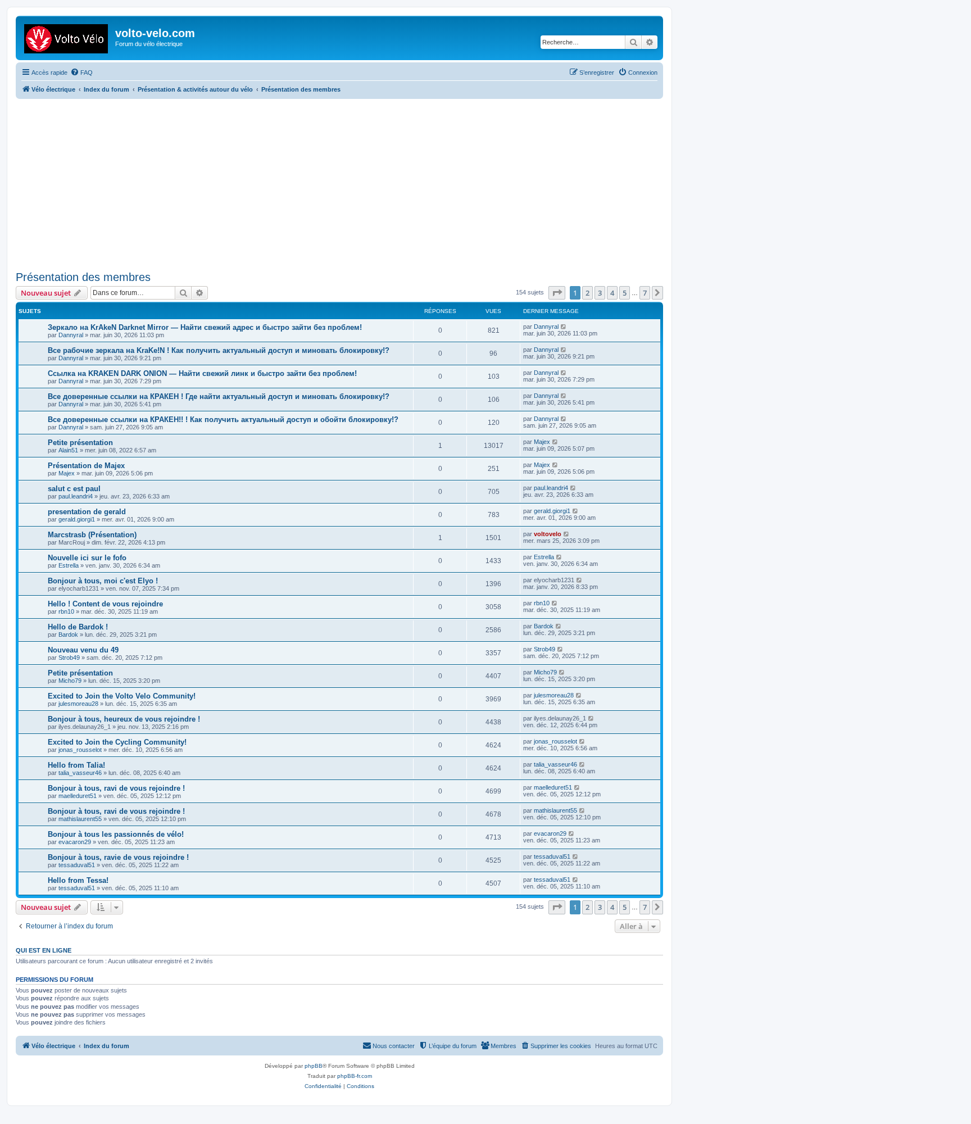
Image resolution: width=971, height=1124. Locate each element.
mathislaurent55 (80, 818)
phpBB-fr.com (354, 1076)
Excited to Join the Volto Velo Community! (122, 696)
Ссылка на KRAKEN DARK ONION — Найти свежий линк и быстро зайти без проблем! (202, 373)
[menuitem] (81, 72)
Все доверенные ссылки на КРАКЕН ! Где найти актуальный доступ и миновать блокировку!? (218, 396)
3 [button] (600, 293)
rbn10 (66, 611)
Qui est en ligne (43, 950)
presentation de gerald (87, 511)
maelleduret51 (77, 795)
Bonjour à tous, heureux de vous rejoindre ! (124, 719)
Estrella (68, 565)
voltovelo (547, 534)
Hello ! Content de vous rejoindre (105, 604)
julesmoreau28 (78, 703)
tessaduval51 (76, 865)
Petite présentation (80, 442)
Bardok (68, 634)
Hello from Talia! (76, 765)
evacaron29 (74, 842)
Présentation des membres (83, 277)
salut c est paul (74, 488)
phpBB (314, 1066)
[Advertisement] (353, 183)
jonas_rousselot (80, 749)
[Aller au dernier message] (564, 326)
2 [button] (587, 293)
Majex (542, 441)
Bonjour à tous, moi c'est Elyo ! (103, 581)
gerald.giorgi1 (76, 519)
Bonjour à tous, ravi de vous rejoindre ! (116, 788)
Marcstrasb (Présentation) (92, 535)
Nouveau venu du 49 (83, 650)
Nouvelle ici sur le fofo (87, 558)
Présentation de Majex (86, 465)
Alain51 (68, 450)
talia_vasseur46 (80, 772)
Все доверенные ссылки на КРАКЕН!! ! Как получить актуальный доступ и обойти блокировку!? (223, 419)
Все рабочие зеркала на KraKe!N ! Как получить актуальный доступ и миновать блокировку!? (218, 350)
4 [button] (612, 293)
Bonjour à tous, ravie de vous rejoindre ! (118, 857)
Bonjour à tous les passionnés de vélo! (116, 834)
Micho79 (69, 680)
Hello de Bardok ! (78, 627)
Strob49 (69, 657)
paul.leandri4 (75, 496)
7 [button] (645, 293)
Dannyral (70, 335)
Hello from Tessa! (78, 880)
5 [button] (625, 293)
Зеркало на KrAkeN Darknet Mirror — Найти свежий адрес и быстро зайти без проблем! (205, 327)
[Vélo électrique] (67, 37)
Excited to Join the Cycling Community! (117, 742)
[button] (556, 293)
